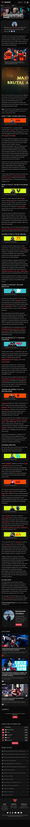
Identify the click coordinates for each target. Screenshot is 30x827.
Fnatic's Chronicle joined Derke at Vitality (14, 229)
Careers (4, 805)
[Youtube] (18, 813)
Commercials (14, 805)
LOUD (25, 463)
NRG (4, 495)
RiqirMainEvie (10, 729)
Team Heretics (6, 522)
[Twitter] (7, 813)
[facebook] (14, 31)
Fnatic (12, 200)
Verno (11, 491)
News (13, 5)
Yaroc (8, 732)
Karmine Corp (7, 465)
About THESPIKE (4, 808)
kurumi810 (9, 735)
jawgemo (4, 407)
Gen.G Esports (6, 361)
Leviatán (6, 135)
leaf (15, 421)
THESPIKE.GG (10, 598)
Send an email (14, 806)
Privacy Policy (5, 806)
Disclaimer (4, 810)
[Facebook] (21, 813)
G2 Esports (5, 403)
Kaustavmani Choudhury (14, 27)
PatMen (24, 308)
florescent (19, 542)
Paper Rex (18, 300)
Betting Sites (24, 805)
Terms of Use (4, 807)
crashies (23, 248)
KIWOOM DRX (5, 359)
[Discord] (15, 813)
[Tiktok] (12, 813)
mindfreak (8, 306)
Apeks (8, 544)
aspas (13, 130)
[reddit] (12, 31)
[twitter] (9, 31)
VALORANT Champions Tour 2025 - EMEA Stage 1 (15, 271)
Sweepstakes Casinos (24, 807)
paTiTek (8, 516)
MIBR (13, 135)
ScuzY (8, 737)
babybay (4, 427)
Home (2, 5)
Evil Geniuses (5, 409)
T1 (14, 351)
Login (15, 717)
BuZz (9, 357)
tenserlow (9, 740)
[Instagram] (10, 813)
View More (18, 624)
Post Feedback (14, 807)
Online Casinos (24, 806)
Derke (23, 198)
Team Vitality (21, 206)
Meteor (17, 359)
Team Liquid (5, 518)
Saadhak (8, 463)
